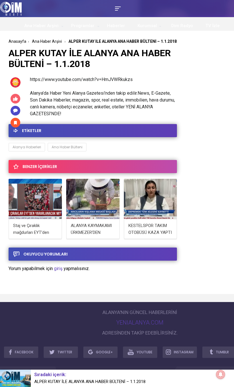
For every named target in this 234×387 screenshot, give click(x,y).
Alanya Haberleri (27, 147)
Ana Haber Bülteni (67, 147)
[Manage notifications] (220, 374)
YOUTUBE (144, 352)
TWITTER (64, 352)
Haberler (116, 25)
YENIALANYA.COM (140, 322)
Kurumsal (147, 25)
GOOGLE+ (104, 352)
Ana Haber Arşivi (41, 25)
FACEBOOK (24, 352)
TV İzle (212, 25)
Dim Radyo (182, 25)
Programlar (82, 25)
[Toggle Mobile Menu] (117, 8)
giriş (58, 268)
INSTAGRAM (183, 352)
